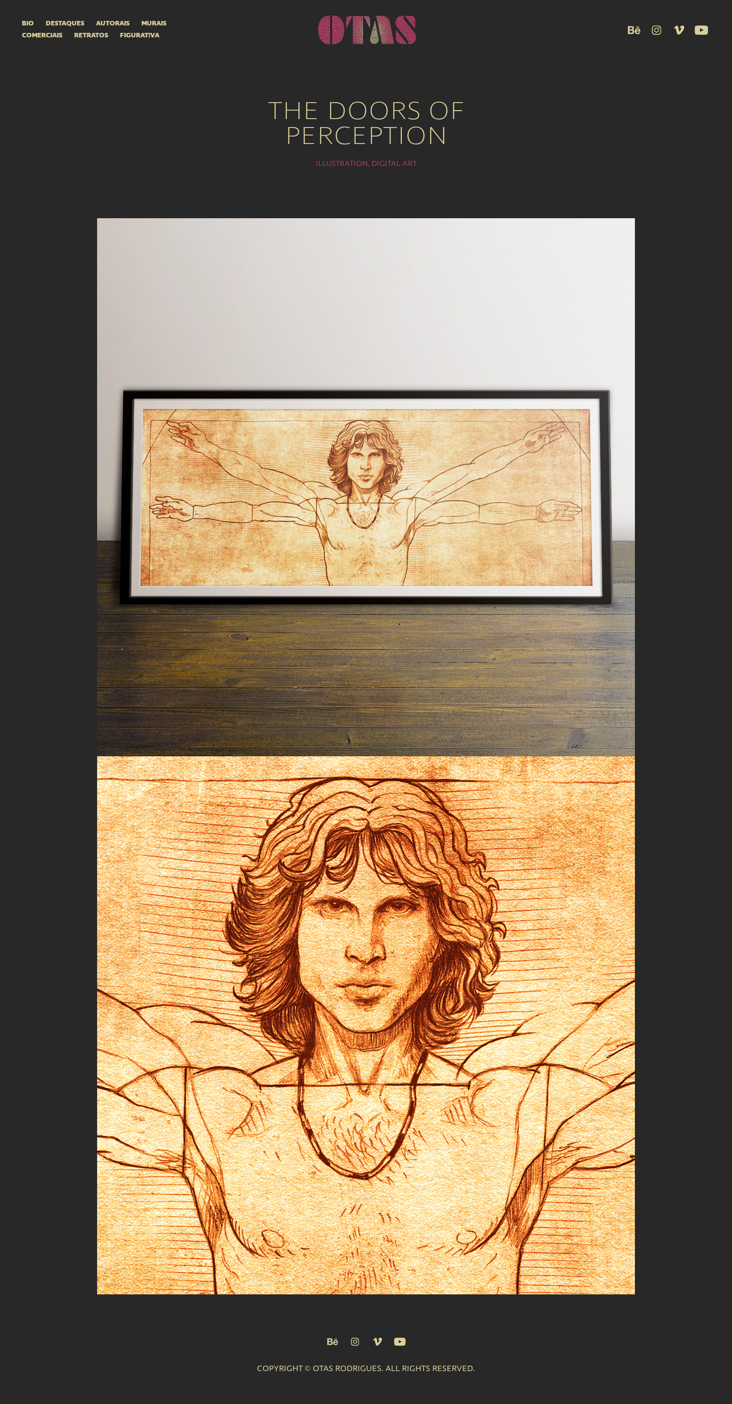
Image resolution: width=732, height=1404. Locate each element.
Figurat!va (139, 35)
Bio (28, 23)
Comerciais (42, 35)
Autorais (112, 23)
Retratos (91, 35)
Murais (153, 23)
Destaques (65, 23)
